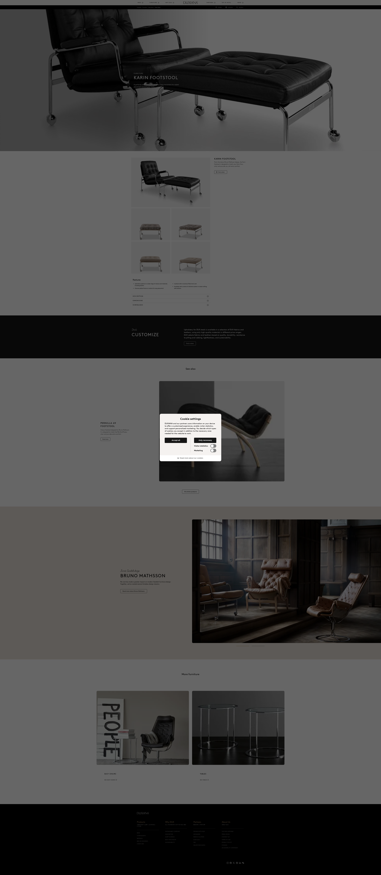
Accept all (176, 440)
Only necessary (205, 440)
